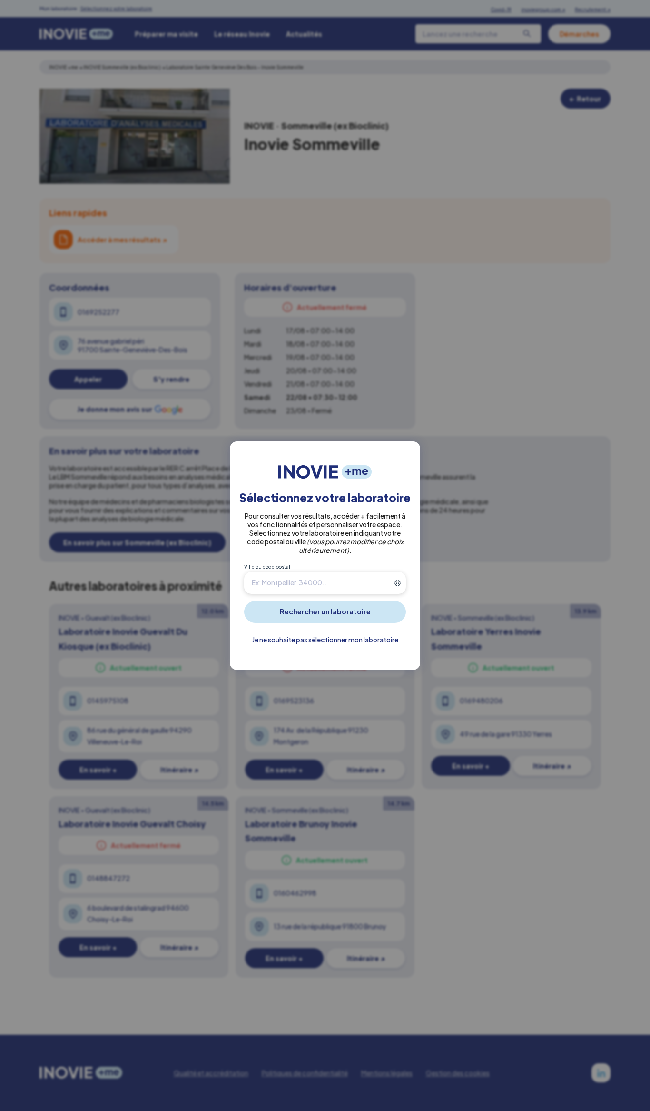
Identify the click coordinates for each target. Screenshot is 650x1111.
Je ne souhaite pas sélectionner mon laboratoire (325, 639)
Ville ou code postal (267, 567)
